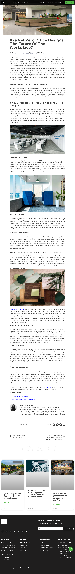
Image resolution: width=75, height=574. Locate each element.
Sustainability (40, 54)
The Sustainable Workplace (19, 396)
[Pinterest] (18, 531)
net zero (26, 422)
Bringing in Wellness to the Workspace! (22, 399)
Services (21, 2)
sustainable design (25, 424)
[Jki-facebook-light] (2, 531)
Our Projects (39, 2)
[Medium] (22, 531)
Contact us (47, 387)
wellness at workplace (16, 427)
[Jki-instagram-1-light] (14, 531)
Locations (50, 2)
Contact (59, 2)
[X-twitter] (10, 531)
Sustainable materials (17, 309)
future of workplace (16, 422)
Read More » (7, 502)
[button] (54, 424)
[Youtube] (26, 531)
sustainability (14, 424)
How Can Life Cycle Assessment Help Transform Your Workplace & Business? (60, 497)
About (29, 2)
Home (14, 2)
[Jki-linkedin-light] (6, 531)
